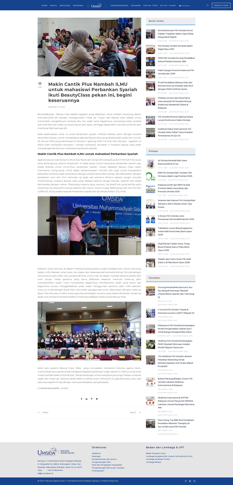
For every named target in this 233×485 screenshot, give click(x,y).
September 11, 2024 (165, 370)
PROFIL (53, 5)
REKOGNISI (65, 5)
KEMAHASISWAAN (119, 5)
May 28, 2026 (162, 112)
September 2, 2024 (165, 430)
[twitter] (190, 481)
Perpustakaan (98, 471)
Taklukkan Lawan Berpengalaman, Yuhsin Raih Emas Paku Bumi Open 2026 (175, 231)
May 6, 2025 (162, 351)
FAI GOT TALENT (168, 5)
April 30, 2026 (163, 211)
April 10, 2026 (163, 266)
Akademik (96, 453)
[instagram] (194, 481)
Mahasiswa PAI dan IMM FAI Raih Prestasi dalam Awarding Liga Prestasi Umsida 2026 (174, 188)
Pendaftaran (221, 5)
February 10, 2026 (165, 301)
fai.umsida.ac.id (46, 114)
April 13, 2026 (163, 254)
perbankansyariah (50, 388)
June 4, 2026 (162, 53)
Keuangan (96, 456)
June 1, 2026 (162, 77)
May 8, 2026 (162, 180)
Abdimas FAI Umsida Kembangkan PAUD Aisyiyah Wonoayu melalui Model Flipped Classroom (175, 344)
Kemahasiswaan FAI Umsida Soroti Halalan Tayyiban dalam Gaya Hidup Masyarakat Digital (175, 33)
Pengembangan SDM (101, 462)
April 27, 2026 (163, 223)
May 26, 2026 (162, 139)
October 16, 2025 (164, 336)
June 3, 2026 (162, 65)
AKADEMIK (78, 5)
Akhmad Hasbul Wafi (180, 41)
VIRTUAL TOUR (150, 5)
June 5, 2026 (162, 41)
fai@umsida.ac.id (45, 473)
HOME (44, 5)
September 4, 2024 (165, 389)
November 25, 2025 (165, 317)
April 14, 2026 (163, 239)
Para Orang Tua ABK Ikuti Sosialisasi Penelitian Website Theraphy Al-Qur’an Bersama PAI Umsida (176, 423)
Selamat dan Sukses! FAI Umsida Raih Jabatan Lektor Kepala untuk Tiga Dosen (176, 203)
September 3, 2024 (165, 411)
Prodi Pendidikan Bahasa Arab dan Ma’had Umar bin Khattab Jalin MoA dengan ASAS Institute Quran (175, 85)
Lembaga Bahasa (153, 462)
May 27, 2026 (162, 124)
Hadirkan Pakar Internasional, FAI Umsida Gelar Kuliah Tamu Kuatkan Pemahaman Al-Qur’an (175, 132)
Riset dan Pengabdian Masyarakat (107, 465)
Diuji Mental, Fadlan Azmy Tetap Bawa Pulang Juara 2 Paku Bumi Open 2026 (174, 247)
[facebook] (185, 481)
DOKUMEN (136, 5)
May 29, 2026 (162, 93)
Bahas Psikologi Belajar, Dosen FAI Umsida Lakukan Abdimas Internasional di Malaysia (175, 382)
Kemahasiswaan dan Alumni (104, 459)
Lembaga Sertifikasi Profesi (158, 459)
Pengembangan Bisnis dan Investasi (108, 468)
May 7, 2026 (162, 195)
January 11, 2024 (56, 107)
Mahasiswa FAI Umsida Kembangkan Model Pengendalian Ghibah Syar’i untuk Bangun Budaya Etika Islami (176, 328)
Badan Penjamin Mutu (156, 453)
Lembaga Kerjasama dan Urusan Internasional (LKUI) (169, 456)
